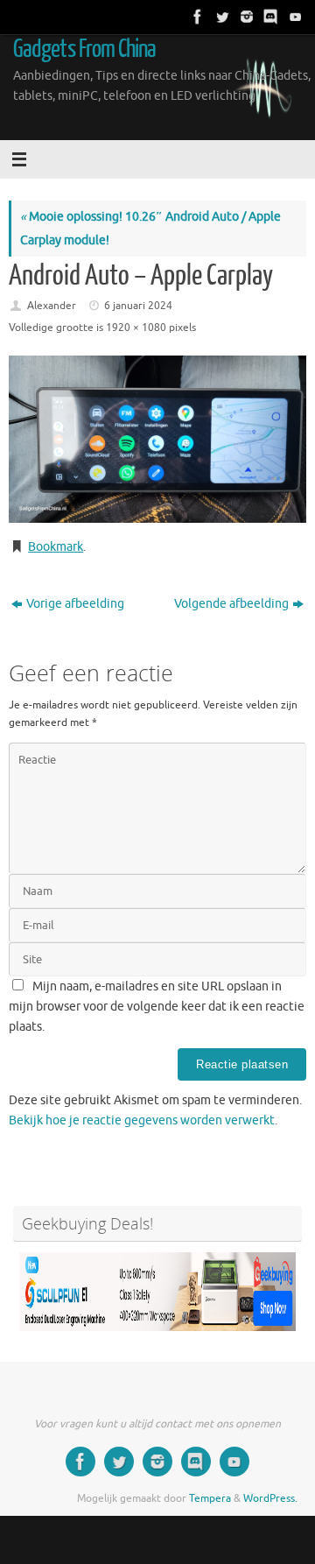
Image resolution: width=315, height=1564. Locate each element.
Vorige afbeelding (75, 603)
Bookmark (55, 546)
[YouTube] (294, 16)
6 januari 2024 (138, 306)
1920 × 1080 (136, 328)
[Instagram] (245, 16)
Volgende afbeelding (231, 603)
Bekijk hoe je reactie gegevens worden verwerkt (142, 1120)
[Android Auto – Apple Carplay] (157, 439)
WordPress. (270, 1498)
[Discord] (269, 16)
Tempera (210, 1498)
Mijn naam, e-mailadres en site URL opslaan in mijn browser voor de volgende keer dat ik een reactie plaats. (156, 1006)
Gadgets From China (85, 49)
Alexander (51, 306)
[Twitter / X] (220, 16)
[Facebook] (196, 16)
